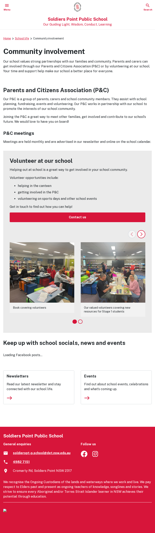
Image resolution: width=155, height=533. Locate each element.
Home (7, 38)
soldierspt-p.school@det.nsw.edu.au (41, 453)
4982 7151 (21, 462)
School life (22, 38)
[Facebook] (84, 456)
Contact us (77, 217)
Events (90, 376)
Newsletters (17, 376)
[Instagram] (95, 456)
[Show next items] (141, 234)
